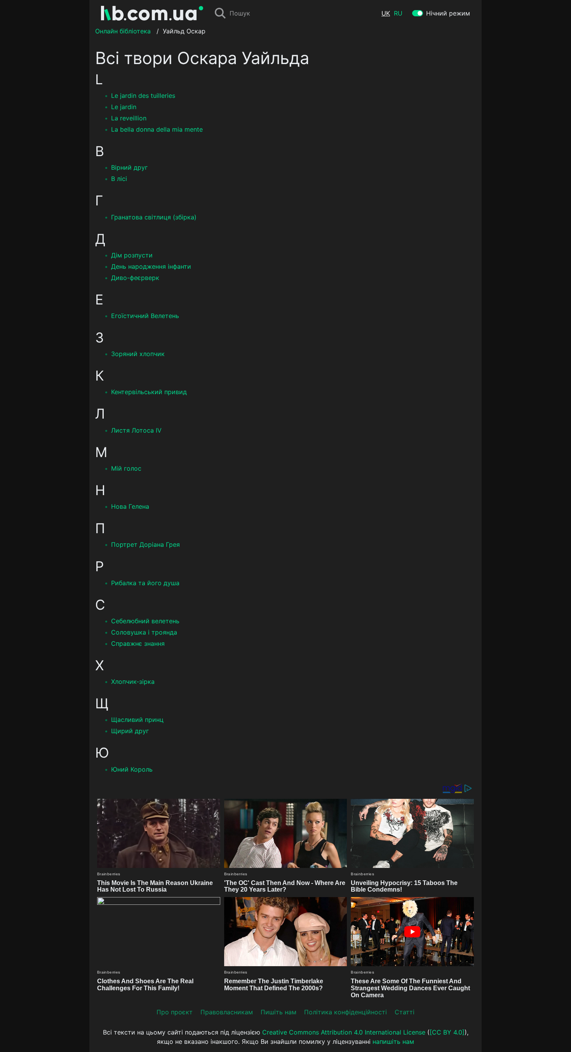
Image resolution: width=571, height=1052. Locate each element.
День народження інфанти (151, 266)
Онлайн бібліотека (123, 31)
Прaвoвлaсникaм (226, 1012)
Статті (404, 1012)
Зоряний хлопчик (138, 354)
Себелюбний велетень (145, 621)
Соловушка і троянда (144, 632)
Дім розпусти (132, 255)
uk (385, 13)
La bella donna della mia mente (157, 129)
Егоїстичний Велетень (145, 316)
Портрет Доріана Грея (145, 544)
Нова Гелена (130, 506)
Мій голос (126, 468)
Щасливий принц (137, 719)
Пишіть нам (278, 1012)
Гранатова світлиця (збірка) (154, 217)
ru (398, 13)
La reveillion (128, 118)
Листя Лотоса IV (136, 430)
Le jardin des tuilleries (143, 95)
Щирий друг (130, 731)
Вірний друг (129, 167)
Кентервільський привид (149, 392)
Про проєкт (175, 1012)
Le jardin (123, 107)
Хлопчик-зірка (133, 681)
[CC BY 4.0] (447, 1032)
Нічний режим (448, 13)
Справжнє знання (138, 643)
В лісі (119, 179)
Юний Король (132, 769)
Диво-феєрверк (135, 278)
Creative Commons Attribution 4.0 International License (343, 1032)
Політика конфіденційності (345, 1012)
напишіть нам (393, 1041)
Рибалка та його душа (145, 583)
